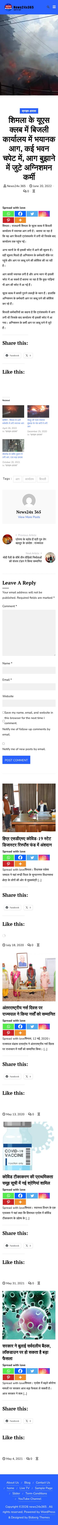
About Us (12, 1482)
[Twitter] (32, 214)
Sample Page (44, 1488)
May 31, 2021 (15, 1283)
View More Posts (29, 517)
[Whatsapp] (8, 214)
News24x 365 (16, 186)
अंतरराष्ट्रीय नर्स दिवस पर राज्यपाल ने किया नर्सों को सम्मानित (28, 1011)
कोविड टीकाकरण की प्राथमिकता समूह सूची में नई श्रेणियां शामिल (27, 1180)
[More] (20, 220)
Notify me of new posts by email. (23, 749)
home (10, 1488)
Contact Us (43, 1482)
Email (7, 680)
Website (8, 696)
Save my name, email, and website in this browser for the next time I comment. (29, 718)
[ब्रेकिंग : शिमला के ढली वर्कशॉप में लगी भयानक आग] (13, 411)
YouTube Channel (29, 1499)
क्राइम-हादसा (29, 111)
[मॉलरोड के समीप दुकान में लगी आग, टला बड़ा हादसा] (13, 445)
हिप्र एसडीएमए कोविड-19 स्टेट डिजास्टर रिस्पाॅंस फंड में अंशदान (27, 842)
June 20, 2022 (42, 186)
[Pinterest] (8, 220)
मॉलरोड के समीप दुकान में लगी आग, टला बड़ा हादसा (12, 456)
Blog (27, 1482)
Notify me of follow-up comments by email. (26, 731)
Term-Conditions (36, 1493)
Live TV (24, 1488)
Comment (9, 606)
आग (17, 479)
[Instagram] (44, 214)
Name (7, 663)
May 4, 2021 (14, 1459)
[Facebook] (20, 214)
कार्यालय (29, 479)
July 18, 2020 (15, 945)
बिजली (42, 479)
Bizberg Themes (39, 1517)
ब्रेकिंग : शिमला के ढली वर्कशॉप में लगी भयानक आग (13, 422)
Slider (16, 1493)
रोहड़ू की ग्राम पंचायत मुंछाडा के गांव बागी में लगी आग (37, 423)
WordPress (48, 1512)
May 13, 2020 (15, 1114)
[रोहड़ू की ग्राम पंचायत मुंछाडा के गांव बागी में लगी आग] (38, 411)
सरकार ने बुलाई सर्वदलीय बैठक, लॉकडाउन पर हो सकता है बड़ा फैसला (26, 1352)
